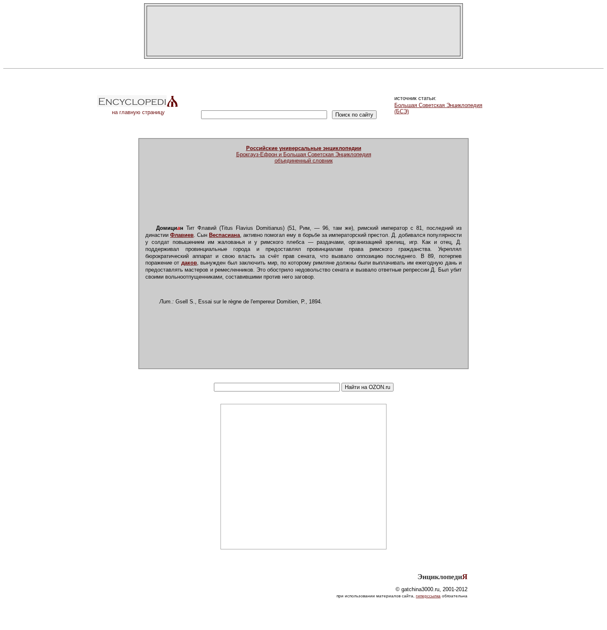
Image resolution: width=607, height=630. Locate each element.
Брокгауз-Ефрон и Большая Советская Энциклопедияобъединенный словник (303, 154)
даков (189, 263)
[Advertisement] (303, 31)
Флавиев (182, 235)
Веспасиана (224, 235)
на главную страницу (138, 112)
